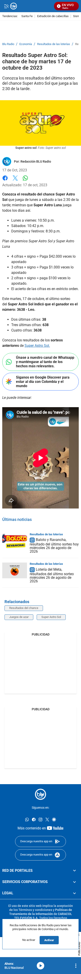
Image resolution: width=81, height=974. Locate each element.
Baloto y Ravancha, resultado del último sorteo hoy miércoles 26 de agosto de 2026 (54, 546)
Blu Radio (8, 44)
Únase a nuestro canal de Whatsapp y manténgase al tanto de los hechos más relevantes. (45, 361)
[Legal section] (74, 893)
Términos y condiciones (35, 910)
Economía (25, 44)
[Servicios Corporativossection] (74, 882)
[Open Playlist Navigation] (75, 965)
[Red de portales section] (74, 871)
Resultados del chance (23, 608)
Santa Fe (27, 16)
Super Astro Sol (51, 617)
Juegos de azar (19, 617)
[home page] (40, 794)
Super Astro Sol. (37, 345)
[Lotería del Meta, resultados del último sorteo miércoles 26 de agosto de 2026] (14, 570)
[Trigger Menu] (6, 6)
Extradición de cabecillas (53, 16)
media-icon (40, 965)
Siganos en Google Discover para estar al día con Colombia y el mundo (43, 381)
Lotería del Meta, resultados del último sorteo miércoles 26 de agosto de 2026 (52, 575)
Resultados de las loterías (53, 44)
